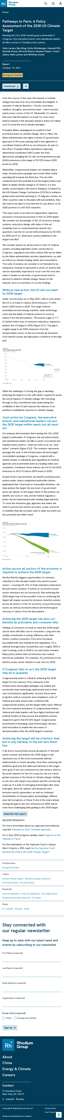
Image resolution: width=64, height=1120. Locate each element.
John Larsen (9, 48)
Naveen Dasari (43, 51)
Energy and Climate (27, 1018)
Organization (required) (13, 998)
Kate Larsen (16, 54)
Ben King (21, 48)
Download (9, 86)
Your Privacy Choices (53, 1112)
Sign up (8, 1027)
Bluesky (18, 908)
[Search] (45, 3)
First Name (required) (12, 953)
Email (26, 908)
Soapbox (28, 1116)
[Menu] (53, 3)
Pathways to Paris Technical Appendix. (32, 829)
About (7, 1057)
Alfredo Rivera (26, 51)
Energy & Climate (16, 1069)
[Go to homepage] (10, 3)
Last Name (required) (12, 968)
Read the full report (15, 813)
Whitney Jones (36, 54)
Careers (8, 1075)
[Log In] (60, 3)
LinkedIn (9, 908)
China (8, 1018)
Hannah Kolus (9, 51)
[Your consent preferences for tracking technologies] (59, 1115)
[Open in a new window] (32, 366)
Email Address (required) (14, 983)
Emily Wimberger (36, 48)
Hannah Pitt (53, 48)
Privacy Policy (50, 1108)
